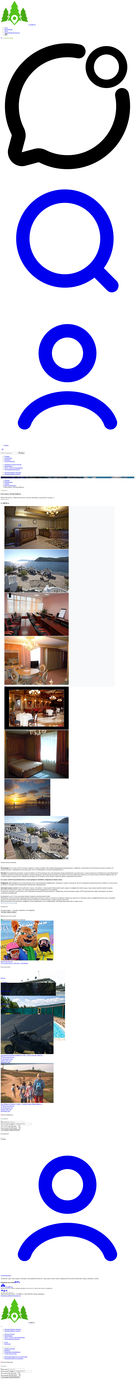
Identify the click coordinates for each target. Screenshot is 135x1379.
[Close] (1, 1326)
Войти (6, 445)
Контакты (7, 459)
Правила (7, 1350)
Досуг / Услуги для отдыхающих (14, 1337)
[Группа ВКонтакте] (2, 1291)
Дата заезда (4, 1126)
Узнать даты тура (6, 1061)
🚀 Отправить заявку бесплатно (10, 1130)
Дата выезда (4, 1128)
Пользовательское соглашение (13, 1358)
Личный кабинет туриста (12, 474)
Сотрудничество (9, 461)
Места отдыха (17, 477)
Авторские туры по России (12, 464)
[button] (67, 307)
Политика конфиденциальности (11, 1295)
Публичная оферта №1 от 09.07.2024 (15, 1357)
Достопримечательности (12, 33)
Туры (6, 28)
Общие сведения (9, 1348)
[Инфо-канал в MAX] (4, 1291)
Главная (6, 456)
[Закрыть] (1, 1120)
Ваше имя (4, 1122)
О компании (8, 458)
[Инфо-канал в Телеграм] (7, 1291)
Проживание (8, 29)
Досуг (6, 31)
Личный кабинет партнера (12, 472)
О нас (6, 1342)
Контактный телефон (7, 1124)
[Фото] (36, 548)
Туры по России (9, 1334)
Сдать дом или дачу (10, 1353)
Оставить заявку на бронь (8, 912)
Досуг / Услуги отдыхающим (13, 468)
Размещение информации (12, 1352)
